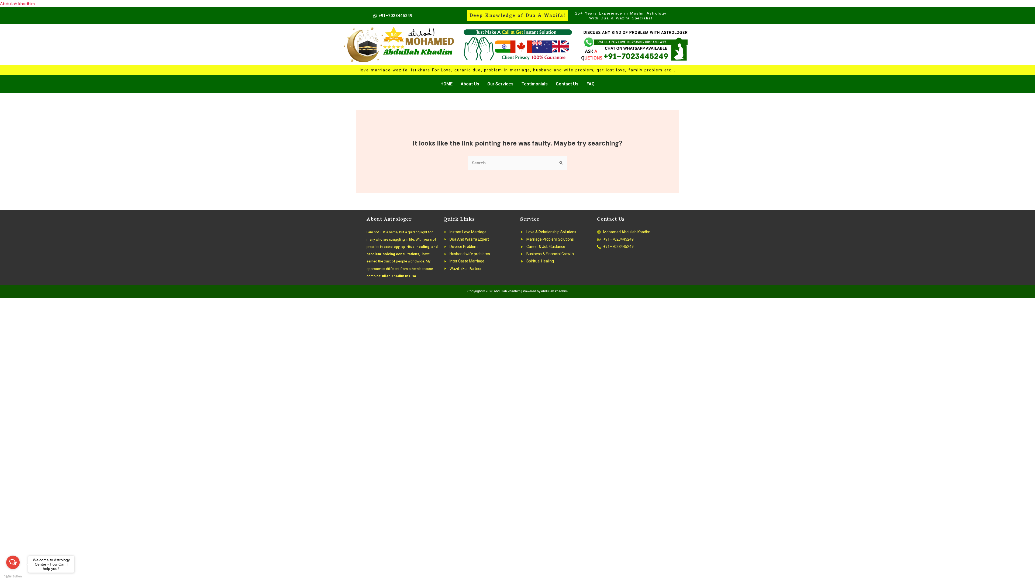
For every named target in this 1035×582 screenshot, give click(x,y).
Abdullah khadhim (17, 3)
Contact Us (567, 83)
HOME (446, 83)
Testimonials (535, 83)
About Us (470, 83)
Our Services (500, 83)
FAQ (590, 83)
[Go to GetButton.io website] (13, 576)
